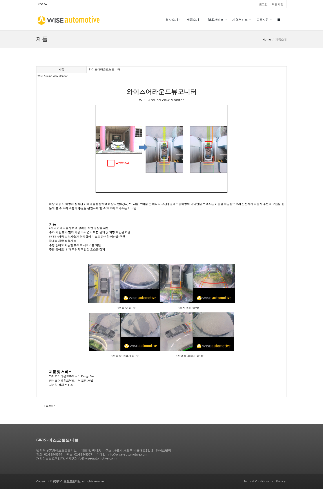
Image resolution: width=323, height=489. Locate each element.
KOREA (42, 4)
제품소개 (193, 19)
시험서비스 (240, 19)
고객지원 (262, 19)
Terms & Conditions (256, 481)
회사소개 (172, 19)
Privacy (281, 481)
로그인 (263, 4)
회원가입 (277, 4)
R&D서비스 (215, 19)
